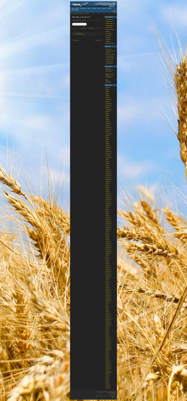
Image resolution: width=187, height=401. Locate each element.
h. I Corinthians (108, 33)
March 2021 (108, 215)
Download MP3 (90, 28)
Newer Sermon (76, 40)
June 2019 (107, 257)
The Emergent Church (109, 61)
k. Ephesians (108, 39)
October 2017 (108, 297)
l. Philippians (108, 41)
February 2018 (108, 289)
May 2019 (107, 259)
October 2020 (108, 225)
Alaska (99, 8)
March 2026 (108, 97)
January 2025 (108, 125)
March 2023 (108, 167)
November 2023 (108, 153)
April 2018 (107, 285)
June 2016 (107, 329)
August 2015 (108, 349)
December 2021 (108, 197)
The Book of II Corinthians (110, 57)
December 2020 (108, 221)
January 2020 (108, 243)
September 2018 (108, 275)
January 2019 (108, 267)
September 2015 (108, 347)
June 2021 (107, 209)
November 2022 (108, 175)
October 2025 (108, 107)
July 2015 (107, 351)
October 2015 (108, 345)
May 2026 (107, 93)
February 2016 (108, 337)
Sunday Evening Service (110, 43)
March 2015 (108, 359)
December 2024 (108, 127)
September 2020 (108, 227)
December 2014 (108, 365)
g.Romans (107, 31)
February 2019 (108, 265)
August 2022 (108, 181)
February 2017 (108, 313)
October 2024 (108, 131)
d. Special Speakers (109, 25)
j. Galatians (108, 37)
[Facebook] (114, 11)
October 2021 (108, 201)
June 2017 (107, 305)
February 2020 (108, 241)
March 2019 (108, 263)
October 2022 (108, 177)
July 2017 (107, 303)
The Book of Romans (109, 59)
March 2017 (108, 311)
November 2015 (108, 343)
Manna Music (108, 52)
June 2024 (107, 139)
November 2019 (108, 247)
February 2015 (108, 361)
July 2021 (107, 207)
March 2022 (108, 191)
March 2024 (108, 145)
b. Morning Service (109, 21)
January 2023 (108, 171)
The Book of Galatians (109, 56)
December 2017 (108, 293)
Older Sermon (98, 40)
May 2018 (107, 283)
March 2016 (108, 335)
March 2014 (108, 383)
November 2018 (108, 271)
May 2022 (107, 187)
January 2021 (108, 219)
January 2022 (108, 195)
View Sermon (87, 13)
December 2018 (108, 269)
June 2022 (107, 185)
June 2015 (107, 353)
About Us (77, 8)
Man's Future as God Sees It (81, 34)
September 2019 (108, 251)
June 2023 (107, 161)
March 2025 (108, 121)
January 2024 (108, 149)
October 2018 (108, 273)
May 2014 (107, 379)
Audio (112, 71)
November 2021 (108, 199)
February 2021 (108, 217)
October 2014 (108, 369)
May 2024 (107, 141)
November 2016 (108, 319)
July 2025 (107, 113)
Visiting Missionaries (109, 63)
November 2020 (108, 223)
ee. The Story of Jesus (110, 29)
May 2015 (107, 355)
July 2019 (107, 255)
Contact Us (109, 8)
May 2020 (107, 235)
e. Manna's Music (109, 27)
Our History (94, 8)
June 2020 (107, 233)
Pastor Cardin (83, 20)
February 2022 (108, 193)
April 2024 (107, 143)
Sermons (88, 8)
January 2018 (108, 291)
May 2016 (107, 331)
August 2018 (108, 277)
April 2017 (107, 309)
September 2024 (108, 133)
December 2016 (108, 317)
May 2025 (107, 117)
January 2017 (108, 315)
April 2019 (107, 261)
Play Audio (81, 28)
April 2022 (107, 189)
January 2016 (108, 339)
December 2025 (108, 103)
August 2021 (108, 205)
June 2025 (107, 115)
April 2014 (107, 381)
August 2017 (108, 301)
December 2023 (108, 151)
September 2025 (108, 109)
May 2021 (107, 211)
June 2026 (107, 91)
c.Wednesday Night (109, 23)
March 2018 (108, 287)
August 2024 (108, 135)
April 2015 (107, 357)
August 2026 (108, 87)
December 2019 (108, 245)
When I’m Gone (108, 68)
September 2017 (108, 299)
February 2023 (108, 169)
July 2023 (107, 159)
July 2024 (107, 137)
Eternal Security (108, 49)
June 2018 (107, 281)
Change (107, 79)
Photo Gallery (83, 8)
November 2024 (108, 129)
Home (73, 8)
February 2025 (108, 123)
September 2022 (108, 179)
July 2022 (107, 183)
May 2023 (107, 163)
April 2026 (107, 95)
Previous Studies (75, 9)
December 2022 (108, 173)
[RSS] (113, 11)
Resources (104, 8)
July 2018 (107, 279)
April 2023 (107, 165)
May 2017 (107, 307)
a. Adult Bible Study (81, 13)
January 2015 (108, 363)
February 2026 (108, 99)
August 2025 (108, 111)
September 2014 (108, 371)
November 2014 (108, 367)
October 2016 (108, 321)
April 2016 (107, 333)
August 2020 (108, 229)
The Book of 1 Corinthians (110, 54)
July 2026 (107, 89)
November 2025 (108, 105)
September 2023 (108, 157)
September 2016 (108, 323)
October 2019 (108, 249)
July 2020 (107, 231)
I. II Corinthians (108, 35)
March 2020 (108, 239)
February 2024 (108, 147)
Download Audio (87, 28)
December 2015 (108, 341)
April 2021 (107, 213)
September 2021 (108, 203)
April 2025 (107, 119)
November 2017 (108, 295)
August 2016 (108, 325)
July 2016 (107, 327)
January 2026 (108, 101)
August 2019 (108, 253)
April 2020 (107, 237)
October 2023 (108, 155)
